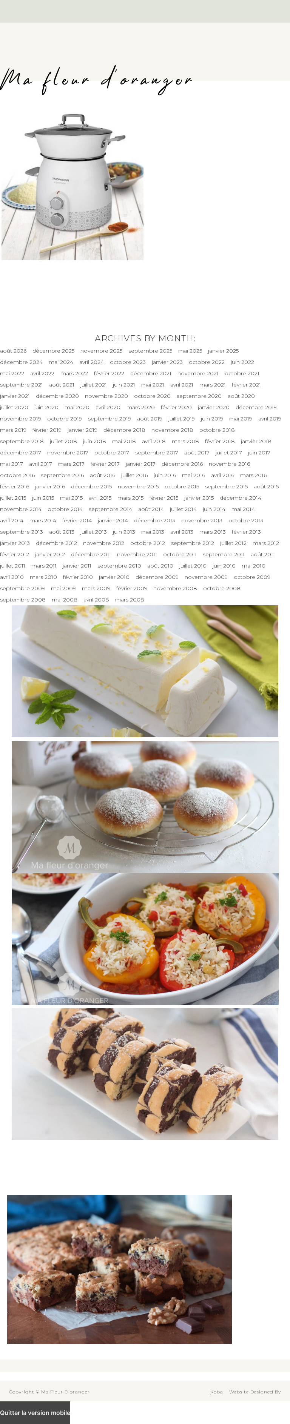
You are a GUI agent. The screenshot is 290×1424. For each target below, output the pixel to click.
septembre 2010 (119, 565)
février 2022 (109, 373)
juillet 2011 (12, 565)
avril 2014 (11, 520)
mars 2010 (43, 577)
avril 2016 (222, 475)
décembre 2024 (21, 362)
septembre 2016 (62, 475)
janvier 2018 (256, 441)
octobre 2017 (111, 452)
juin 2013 (124, 531)
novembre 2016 (229, 463)
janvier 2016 (50, 486)
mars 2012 (266, 543)
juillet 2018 (63, 441)
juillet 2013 (93, 531)
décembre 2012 (56, 543)
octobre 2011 (180, 554)
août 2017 (197, 452)
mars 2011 (44, 565)
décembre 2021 (150, 373)
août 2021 (61, 384)
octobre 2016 (17, 475)
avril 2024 (91, 362)
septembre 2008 (23, 599)
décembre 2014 (240, 497)
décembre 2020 (57, 396)
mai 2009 (63, 588)
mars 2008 (129, 599)
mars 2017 (71, 463)
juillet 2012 (233, 543)
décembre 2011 (91, 554)
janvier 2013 (15, 543)
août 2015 (266, 486)
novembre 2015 (138, 486)
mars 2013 (212, 531)
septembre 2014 (110, 509)
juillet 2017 (229, 452)
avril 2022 (42, 373)
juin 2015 (43, 497)
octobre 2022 (207, 362)
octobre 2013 (245, 520)
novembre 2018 (172, 430)
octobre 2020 (152, 396)
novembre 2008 (175, 588)
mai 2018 (124, 441)
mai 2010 (253, 565)
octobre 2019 (64, 418)
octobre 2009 (252, 577)
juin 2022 (242, 362)
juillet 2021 (93, 384)
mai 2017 (11, 463)
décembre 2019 (256, 407)
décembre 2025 (53, 350)
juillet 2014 (183, 509)
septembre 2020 (199, 396)
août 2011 (263, 554)
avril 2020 (108, 407)
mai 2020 (77, 407)
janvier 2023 (167, 362)
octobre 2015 (182, 486)
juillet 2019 (181, 418)
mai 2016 (193, 475)
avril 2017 (40, 463)
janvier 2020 (214, 407)
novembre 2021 (198, 373)
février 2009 (131, 588)
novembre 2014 (21, 509)
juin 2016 (165, 475)
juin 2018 (94, 441)
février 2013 (246, 531)
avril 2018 (154, 441)
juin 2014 (214, 509)
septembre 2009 (22, 588)
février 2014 (77, 520)
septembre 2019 (109, 418)
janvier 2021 (15, 396)
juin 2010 (224, 565)
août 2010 (160, 565)
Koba (216, 1392)
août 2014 (151, 509)
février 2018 (220, 441)
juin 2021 (124, 384)
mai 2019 (240, 418)
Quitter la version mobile (35, 1412)
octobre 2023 (128, 362)
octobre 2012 (147, 543)
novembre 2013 (201, 520)
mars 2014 (42, 520)
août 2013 (61, 531)
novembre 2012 (103, 543)
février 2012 (14, 554)
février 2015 (164, 497)
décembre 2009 (157, 577)
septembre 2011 (224, 554)
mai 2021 (152, 384)
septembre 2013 (21, 531)
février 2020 (176, 407)
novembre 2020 (106, 396)
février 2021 (246, 384)
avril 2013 (181, 531)
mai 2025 (190, 350)
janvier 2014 (113, 520)
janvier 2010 (114, 577)
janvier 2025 (223, 350)
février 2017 (105, 463)
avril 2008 (96, 599)
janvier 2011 (77, 565)
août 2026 (13, 350)
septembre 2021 (21, 384)
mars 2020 (140, 407)
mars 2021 (212, 384)
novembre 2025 (101, 350)
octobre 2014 (65, 509)
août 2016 (102, 475)
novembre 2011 (137, 554)
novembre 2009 (206, 577)
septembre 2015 (226, 486)
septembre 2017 (156, 452)
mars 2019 (13, 430)
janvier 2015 (199, 497)
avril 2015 (100, 497)
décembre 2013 (154, 520)
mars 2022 (74, 373)
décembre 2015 (91, 486)
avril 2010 (12, 577)
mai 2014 (243, 509)
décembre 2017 (20, 452)
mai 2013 (152, 531)
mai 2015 (71, 497)
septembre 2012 (192, 543)
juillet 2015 (13, 497)
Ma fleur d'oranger (97, 80)
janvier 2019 (82, 430)
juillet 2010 (193, 565)
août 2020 (241, 396)
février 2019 (47, 430)
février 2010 (78, 577)
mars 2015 (130, 497)
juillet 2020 (14, 407)
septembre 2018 (22, 441)
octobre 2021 (242, 373)
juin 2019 (212, 418)
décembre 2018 (124, 430)
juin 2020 (46, 407)
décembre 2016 (182, 463)
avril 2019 (269, 418)
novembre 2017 (67, 452)
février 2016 (14, 486)
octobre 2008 (222, 588)
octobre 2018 (217, 430)
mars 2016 (253, 475)
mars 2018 (185, 441)
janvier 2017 (141, 463)
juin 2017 (259, 452)
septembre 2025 (150, 350)
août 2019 (149, 418)
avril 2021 (181, 384)
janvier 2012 (50, 554)
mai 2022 (12, 373)
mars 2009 (96, 588)
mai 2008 (64, 599)
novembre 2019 (20, 418)
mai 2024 (61, 362)
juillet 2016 (134, 475)
